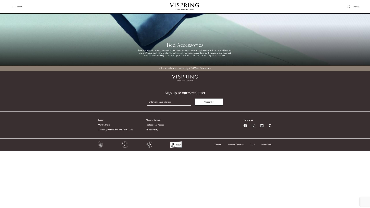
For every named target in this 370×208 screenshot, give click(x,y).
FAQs (100, 120)
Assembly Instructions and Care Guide (115, 130)
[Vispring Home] (184, 7)
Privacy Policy (266, 145)
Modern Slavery (153, 120)
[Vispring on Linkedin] (261, 125)
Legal (253, 145)
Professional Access (155, 125)
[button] (100, 144)
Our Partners (104, 125)
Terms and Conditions (235, 145)
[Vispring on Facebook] (245, 125)
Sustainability (152, 130)
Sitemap (218, 145)
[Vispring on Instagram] (253, 125)
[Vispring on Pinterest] (270, 125)
